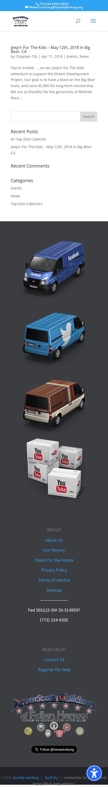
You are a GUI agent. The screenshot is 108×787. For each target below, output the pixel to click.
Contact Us (54, 659)
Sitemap (54, 590)
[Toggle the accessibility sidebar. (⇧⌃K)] (94, 773)
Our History (54, 550)
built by (51, 777)
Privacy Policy (54, 570)
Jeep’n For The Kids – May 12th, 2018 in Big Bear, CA (50, 49)
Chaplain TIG (26, 56)
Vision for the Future (54, 560)
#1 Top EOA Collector (28, 139)
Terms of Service (54, 580)
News (84, 56)
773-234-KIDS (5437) (54, 4)
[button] (93, 24)
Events (72, 56)
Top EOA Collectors (27, 203)
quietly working (26, 777)
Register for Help (54, 669)
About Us (54, 540)
